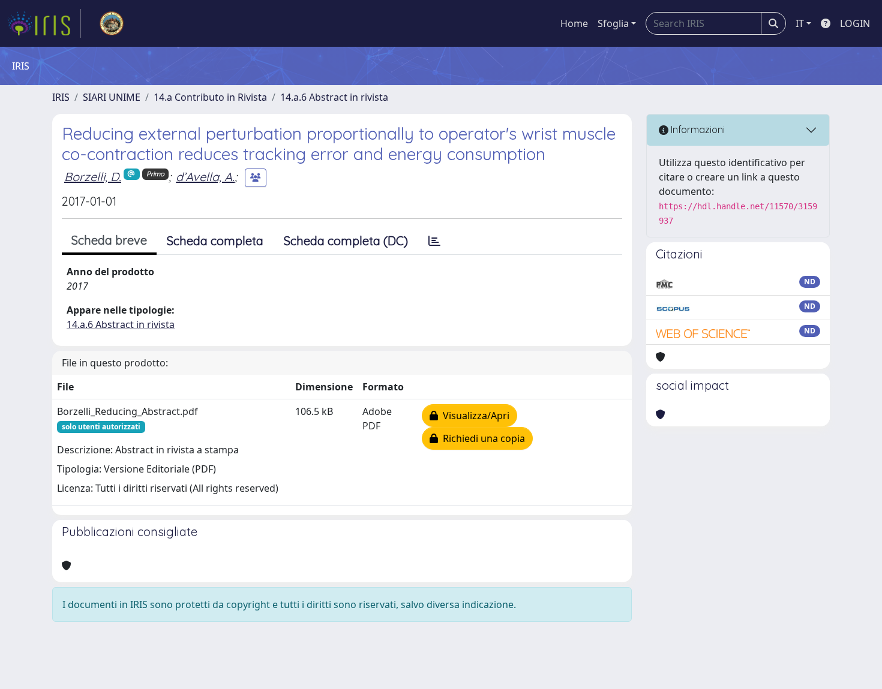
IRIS (61, 97)
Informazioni (696, 130)
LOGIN (855, 23)
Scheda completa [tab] (215, 240)
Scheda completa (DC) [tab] (346, 240)
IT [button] (800, 23)
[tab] (434, 241)
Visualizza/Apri (473, 415)
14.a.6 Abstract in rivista (334, 97)
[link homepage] (43, 23)
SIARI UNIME (111, 97)
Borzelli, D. (92, 176)
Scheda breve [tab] (109, 240)
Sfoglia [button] (613, 23)
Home (574, 23)
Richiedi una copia (481, 438)
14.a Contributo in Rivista (210, 97)
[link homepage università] (111, 23)
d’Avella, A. (205, 176)
